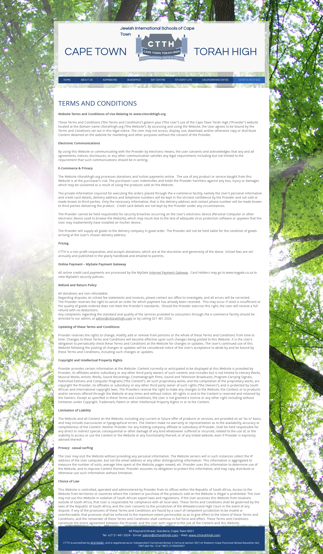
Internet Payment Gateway (168, 272)
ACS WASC (97, 542)
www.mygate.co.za (239, 272)
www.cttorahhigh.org (149, 114)
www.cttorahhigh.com (204, 535)
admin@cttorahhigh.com (114, 318)
